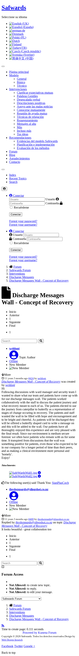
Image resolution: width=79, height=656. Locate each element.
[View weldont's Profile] (13, 357)
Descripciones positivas (31, 103)
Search (13, 182)
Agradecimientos (19, 158)
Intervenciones (18, 89)
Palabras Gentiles (27, 96)
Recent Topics (17, 178)
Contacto (14, 162)
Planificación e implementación (36, 144)
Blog (12, 155)
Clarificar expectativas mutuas (35, 92)
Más (19, 127)
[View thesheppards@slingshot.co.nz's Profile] (13, 498)
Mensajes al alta (26, 123)
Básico (21, 82)
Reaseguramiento (27, 120)
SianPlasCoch (60, 482)
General (21, 78)
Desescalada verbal (28, 99)
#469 (31, 519)
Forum (13, 151)
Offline (13, 361)
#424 (31, 378)
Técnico (22, 85)
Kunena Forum (47, 632)
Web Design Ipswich (12, 639)
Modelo (14, 75)
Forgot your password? (23, 221)
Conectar (16, 214)
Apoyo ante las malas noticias (35, 106)
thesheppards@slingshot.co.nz (28, 489)
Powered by (30, 632)
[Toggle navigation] (3, 169)
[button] (16, 195)
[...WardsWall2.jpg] (23, 476)
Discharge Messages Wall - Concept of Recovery (31, 381)
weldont (14, 348)
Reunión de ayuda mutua (32, 113)
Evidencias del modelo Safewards (37, 141)
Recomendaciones (20, 137)
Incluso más (24, 130)
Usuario (50, 199)
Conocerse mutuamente (31, 110)
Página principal (19, 71)
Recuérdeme (21, 207)
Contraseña (52, 203)
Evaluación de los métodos (33, 148)
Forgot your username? (23, 224)
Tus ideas (22, 134)
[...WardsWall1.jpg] (23, 472)
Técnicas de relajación (30, 117)
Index (12, 175)
